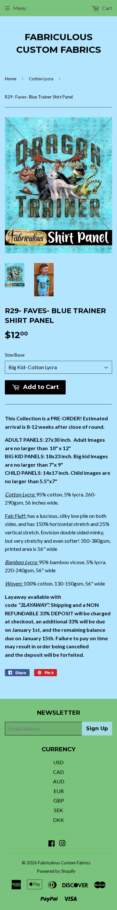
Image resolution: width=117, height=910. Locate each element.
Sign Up (97, 728)
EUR (59, 791)
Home (10, 78)
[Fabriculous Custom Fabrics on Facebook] (51, 844)
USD (58, 762)
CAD (58, 772)
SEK (58, 810)
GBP (58, 800)
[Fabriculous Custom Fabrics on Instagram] (62, 844)
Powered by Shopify (56, 871)
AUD (58, 781)
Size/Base (15, 355)
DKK (58, 820)
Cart (106, 8)
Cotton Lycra (41, 78)
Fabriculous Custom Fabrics (58, 43)
